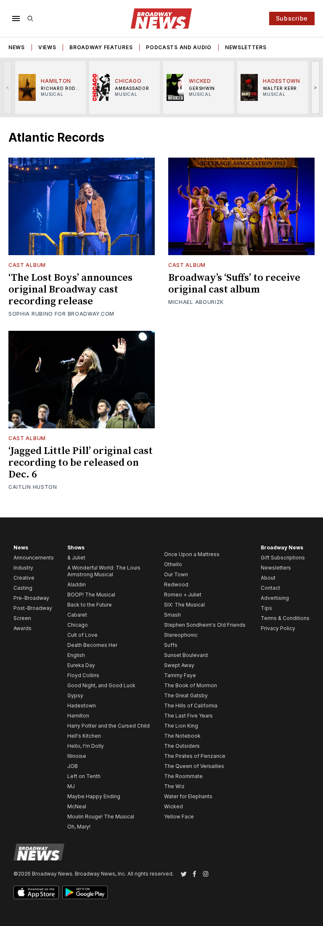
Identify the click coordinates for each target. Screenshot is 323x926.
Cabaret (77, 615)
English (76, 655)
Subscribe (292, 18)
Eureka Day (81, 665)
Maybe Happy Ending (93, 796)
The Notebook (182, 736)
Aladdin (76, 584)
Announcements (33, 557)
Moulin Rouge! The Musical (100, 816)
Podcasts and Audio (179, 47)
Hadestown (81, 705)
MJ (71, 786)
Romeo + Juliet (182, 594)
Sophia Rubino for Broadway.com (61, 314)
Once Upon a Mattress (192, 554)
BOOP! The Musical (91, 594)
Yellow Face (179, 816)
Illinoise (76, 756)
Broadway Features (100, 47)
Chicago (77, 625)
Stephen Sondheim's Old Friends (205, 625)
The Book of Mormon (190, 685)
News (16, 47)
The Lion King (181, 726)
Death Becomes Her (92, 645)
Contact (270, 588)
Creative (23, 578)
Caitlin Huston (32, 487)
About (268, 578)
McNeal (76, 806)
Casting (22, 588)
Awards (22, 628)
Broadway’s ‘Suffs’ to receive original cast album (234, 284)
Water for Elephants (188, 796)
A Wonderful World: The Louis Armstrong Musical (103, 571)
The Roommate (183, 776)
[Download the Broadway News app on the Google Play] (85, 892)
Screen (22, 618)
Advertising (275, 598)
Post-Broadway (32, 608)
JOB (72, 766)
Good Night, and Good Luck (101, 685)
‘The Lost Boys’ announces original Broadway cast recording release (70, 290)
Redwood (176, 584)
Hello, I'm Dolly (85, 746)
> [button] (316, 87)
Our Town (176, 574)
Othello (173, 564)
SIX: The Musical (184, 605)
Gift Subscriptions (283, 557)
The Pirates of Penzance (194, 756)
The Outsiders (182, 746)
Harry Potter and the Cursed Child (108, 726)
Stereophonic (181, 635)
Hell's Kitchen (84, 736)
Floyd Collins (83, 675)
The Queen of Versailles (194, 766)
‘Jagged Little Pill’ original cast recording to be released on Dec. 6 (80, 463)
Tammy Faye (180, 675)
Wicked (173, 806)
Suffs (170, 645)
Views (47, 47)
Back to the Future (89, 605)
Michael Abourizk (196, 302)
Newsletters (246, 47)
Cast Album (27, 265)
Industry (23, 568)
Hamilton (78, 715)
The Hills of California (190, 705)
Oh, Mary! (78, 826)
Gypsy (75, 695)
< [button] (8, 87)
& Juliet (76, 557)
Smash (172, 615)
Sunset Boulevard (186, 655)
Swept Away (179, 665)
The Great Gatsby (186, 695)
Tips (266, 608)
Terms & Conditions (285, 618)
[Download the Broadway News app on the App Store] (36, 892)
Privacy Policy (278, 628)
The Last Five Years (188, 715)
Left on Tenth (84, 776)
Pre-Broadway (31, 598)
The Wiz (174, 786)
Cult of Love (82, 635)
